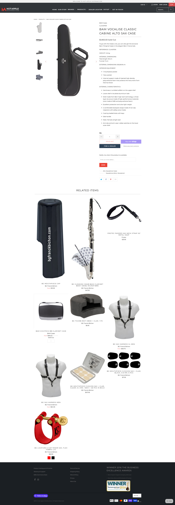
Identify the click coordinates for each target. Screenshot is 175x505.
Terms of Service (75, 468)
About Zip (73, 481)
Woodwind (120, 173)
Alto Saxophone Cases (110, 171)
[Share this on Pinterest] (111, 179)
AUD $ (143, 4)
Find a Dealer (110, 146)
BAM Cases (103, 23)
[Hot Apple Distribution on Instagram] (38, 480)
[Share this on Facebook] (106, 179)
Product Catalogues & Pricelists (43, 468)
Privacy (72, 478)
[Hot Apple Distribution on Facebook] (35, 480)
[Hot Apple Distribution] (10, 9)
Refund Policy (74, 475)
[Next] (96, 61)
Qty (100, 133)
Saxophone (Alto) (111, 173)
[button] (72, 9)
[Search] (171, 10)
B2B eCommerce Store (40, 475)
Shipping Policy (75, 471)
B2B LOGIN (163, 4)
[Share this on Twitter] (101, 179)
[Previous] (45, 61)
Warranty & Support (39, 471)
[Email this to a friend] (115, 179)
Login (155, 4)
